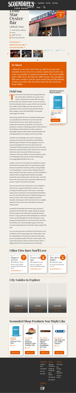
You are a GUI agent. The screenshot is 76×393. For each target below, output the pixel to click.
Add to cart (55, 120)
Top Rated (41, 3)
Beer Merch (28, 338)
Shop (38, 7)
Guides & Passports (57, 111)
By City (48, 3)
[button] (8, 54)
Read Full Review (16, 270)
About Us (30, 7)
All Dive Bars (31, 3)
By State (55, 3)
